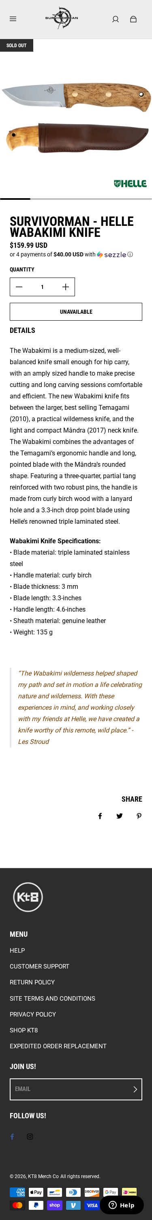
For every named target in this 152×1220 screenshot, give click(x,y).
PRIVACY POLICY (33, 1014)
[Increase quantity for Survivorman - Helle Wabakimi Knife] (66, 287)
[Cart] (133, 19)
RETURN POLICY (32, 982)
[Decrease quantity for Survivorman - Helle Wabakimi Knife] (19, 287)
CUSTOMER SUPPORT (39, 966)
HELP (17, 950)
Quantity (22, 269)
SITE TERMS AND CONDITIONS (52, 998)
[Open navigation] (19, 19)
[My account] (115, 19)
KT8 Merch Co (43, 1176)
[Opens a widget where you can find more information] (121, 1206)
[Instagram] (30, 1137)
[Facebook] (12, 1137)
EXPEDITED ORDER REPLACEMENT (58, 1046)
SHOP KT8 (24, 1030)
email (22, 1089)
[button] (76, 254)
